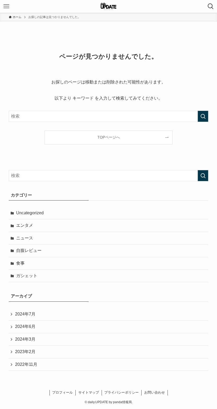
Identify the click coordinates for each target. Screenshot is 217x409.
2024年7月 (25, 314)
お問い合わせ (154, 392)
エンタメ (24, 225)
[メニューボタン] (6, 6)
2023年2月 (25, 351)
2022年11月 (26, 364)
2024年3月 (25, 339)
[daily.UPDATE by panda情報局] (108, 6)
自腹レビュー (29, 250)
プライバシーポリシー (121, 392)
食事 (20, 263)
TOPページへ (108, 137)
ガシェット (26, 275)
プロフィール (62, 392)
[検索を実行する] (203, 116)
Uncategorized (30, 213)
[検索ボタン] (210, 6)
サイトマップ (88, 392)
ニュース (24, 238)
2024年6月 (25, 326)
